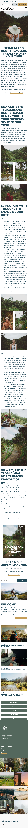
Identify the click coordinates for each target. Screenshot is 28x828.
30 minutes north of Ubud (16, 93)
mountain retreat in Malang (10, 64)
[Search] (10, 5)
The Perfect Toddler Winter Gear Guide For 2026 (13, 670)
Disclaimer (15, 820)
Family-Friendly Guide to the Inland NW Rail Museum (13, 646)
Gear (14, 718)
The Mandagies (7, 8)
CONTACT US (15, 1)
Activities (14, 710)
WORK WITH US (7, 1)
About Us (3, 740)
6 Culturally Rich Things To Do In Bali (14, 568)
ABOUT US (21, 1)
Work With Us (4, 738)
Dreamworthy (7, 824)
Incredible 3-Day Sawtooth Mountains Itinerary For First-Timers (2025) (13, 695)
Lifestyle (14, 706)
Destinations (14, 702)
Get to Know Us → (21, 618)
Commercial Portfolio (6, 742)
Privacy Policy (3, 820)
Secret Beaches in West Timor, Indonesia (14, 571)
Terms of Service (10, 820)
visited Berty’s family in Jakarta (19, 62)
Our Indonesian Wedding (14, 575)
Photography (14, 714)
